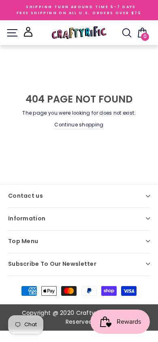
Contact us (25, 196)
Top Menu (23, 241)
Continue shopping (78, 125)
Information (26, 218)
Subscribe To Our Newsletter (52, 264)
